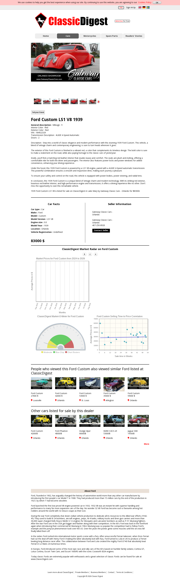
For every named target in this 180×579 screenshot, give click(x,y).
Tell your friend (38, 112)
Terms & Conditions (124, 572)
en (139, 7)
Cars (68, 36)
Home (46, 36)
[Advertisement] (127, 68)
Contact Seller (101, 230)
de (144, 7)
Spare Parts (112, 36)
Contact (111, 572)
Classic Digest (71, 20)
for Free (122, 21)
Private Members (82, 572)
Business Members (98, 572)
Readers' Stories (134, 36)
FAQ (121, 7)
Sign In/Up (131, 7)
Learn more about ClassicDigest (60, 572)
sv (148, 7)
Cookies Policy (144, 2)
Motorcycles (90, 36)
